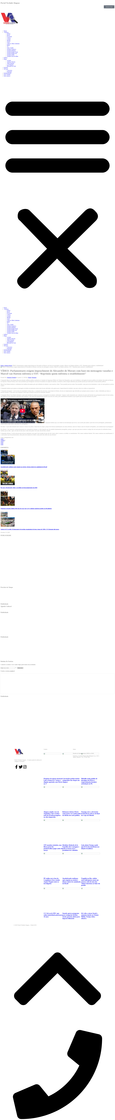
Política (5, 57)
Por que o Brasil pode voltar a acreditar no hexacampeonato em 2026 (19, 487)
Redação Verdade (11, 377)
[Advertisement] (29, 359)
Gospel (8, 39)
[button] (57, 192)
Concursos (9, 70)
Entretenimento (7, 73)
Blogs (5, 59)
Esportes (6, 67)
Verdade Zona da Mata (12, 56)
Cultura (9, 38)
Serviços (6, 69)
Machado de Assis (11, 66)
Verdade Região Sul (12, 53)
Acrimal (9, 60)
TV (8, 46)
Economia (9, 36)
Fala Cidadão (7, 74)
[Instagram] (25, 767)
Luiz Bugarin (10, 64)
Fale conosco (7, 76)
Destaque (34, 377)
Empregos (9, 71)
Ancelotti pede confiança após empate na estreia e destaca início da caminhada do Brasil (24, 467)
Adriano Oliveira (11, 62)
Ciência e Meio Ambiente (13, 43)
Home (5, 31)
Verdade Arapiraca (11, 49)
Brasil (8, 35)
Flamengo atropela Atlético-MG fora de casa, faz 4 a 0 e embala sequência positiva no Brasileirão (26, 508)
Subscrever (20, 668)
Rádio (8, 45)
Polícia (8, 33)
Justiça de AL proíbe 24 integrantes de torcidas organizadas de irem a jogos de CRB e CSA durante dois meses (30, 529)
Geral (8, 42)
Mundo (8, 40)
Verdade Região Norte (12, 52)
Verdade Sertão (10, 55)
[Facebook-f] (16, 767)
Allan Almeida (10, 63)
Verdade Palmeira (11, 50)
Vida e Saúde (10, 48)
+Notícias (6, 32)
